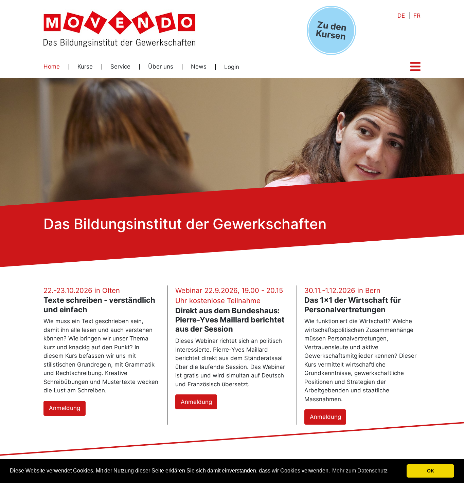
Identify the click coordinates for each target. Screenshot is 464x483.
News (199, 67)
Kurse (85, 67)
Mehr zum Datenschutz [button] (360, 470)
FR (417, 15)
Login (231, 67)
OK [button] (430, 470)
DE (401, 15)
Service (120, 67)
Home (51, 67)
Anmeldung (64, 408)
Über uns (160, 67)
